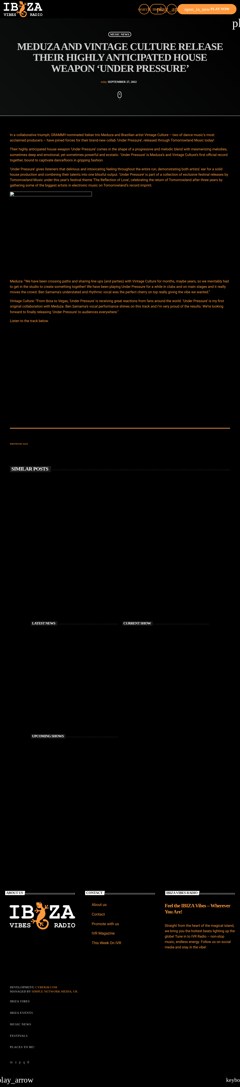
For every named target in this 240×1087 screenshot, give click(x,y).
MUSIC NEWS (119, 34)
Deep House (137, 685)
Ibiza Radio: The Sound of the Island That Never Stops (79, 639)
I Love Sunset (138, 693)
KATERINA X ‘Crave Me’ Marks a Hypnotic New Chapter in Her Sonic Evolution (80, 698)
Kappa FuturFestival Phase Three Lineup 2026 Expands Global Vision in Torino (78, 718)
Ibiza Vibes (137, 555)
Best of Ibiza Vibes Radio (62, 806)
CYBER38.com (46, 987)
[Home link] (23, 9)
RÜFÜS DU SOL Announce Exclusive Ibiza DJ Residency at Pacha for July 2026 (78, 678)
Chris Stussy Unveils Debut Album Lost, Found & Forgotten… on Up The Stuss (57, 566)
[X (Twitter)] (16, 1062)
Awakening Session (59, 826)
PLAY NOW (206, 9)
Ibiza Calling (56, 786)
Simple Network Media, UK (55, 991)
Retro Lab (55, 747)
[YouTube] (11, 1062)
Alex (25, 444)
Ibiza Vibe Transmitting (62, 766)
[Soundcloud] (20, 1062)
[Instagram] (24, 1062)
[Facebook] (28, 1062)
